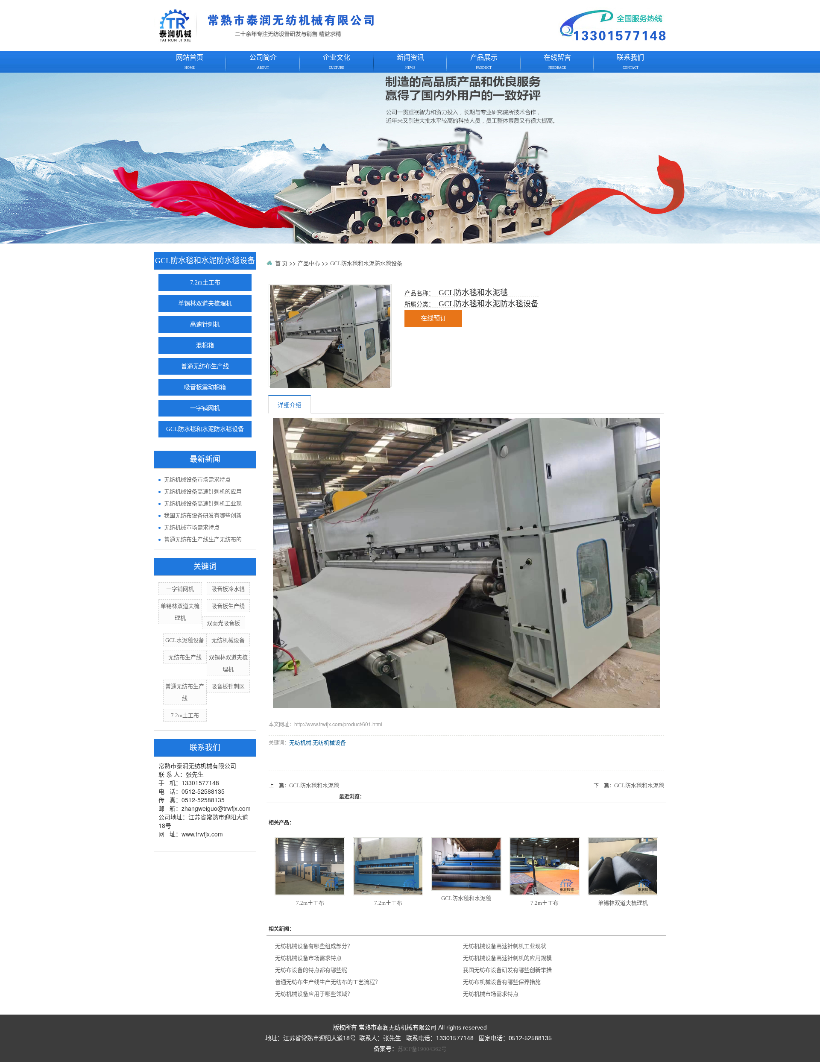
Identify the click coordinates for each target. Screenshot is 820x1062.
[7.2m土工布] (310, 866)
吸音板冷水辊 (228, 589)
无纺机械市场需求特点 (192, 527)
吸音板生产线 (228, 606)
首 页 (281, 263)
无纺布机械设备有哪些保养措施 (502, 982)
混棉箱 (205, 345)
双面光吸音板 (223, 623)
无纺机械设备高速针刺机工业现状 (504, 946)
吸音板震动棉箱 (205, 387)
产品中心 (309, 263)
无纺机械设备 (228, 640)
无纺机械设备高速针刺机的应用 (203, 491)
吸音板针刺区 (228, 686)
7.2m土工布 (205, 282)
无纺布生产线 (185, 657)
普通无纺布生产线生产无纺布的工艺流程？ (328, 982)
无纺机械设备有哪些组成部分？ (314, 946)
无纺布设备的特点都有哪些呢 (311, 970)
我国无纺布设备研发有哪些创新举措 (507, 970)
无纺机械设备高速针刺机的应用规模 (507, 958)
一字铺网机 (205, 408)
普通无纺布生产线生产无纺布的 (203, 539)
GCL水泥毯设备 (184, 640)
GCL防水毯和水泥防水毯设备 (205, 429)
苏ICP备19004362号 (422, 1049)
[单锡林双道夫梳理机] (623, 866)
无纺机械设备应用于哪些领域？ (314, 994)
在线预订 (433, 318)
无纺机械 (300, 742)
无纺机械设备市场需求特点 (197, 479)
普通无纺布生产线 (205, 366)
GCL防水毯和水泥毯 (314, 785)
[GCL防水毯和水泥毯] (330, 336)
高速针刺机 (205, 324)
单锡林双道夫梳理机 (205, 303)
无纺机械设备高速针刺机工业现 (203, 503)
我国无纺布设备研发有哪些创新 (203, 515)
